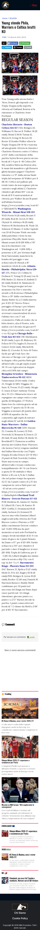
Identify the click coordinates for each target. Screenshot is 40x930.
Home (4, 18)
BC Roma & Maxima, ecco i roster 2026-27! (22, 856)
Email (29, 47)
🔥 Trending (6, 693)
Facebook (13, 43)
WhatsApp (25, 43)
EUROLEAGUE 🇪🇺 (8, 825)
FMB (4, 37)
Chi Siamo (20, 912)
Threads (19, 47)
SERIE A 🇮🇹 (6, 849)
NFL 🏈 (4, 872)
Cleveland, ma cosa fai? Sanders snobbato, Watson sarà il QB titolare (23, 879)
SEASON (13, 18)
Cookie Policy (20, 918)
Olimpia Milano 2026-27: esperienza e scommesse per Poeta (23, 832)
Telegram (7, 47)
